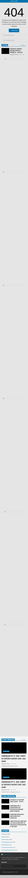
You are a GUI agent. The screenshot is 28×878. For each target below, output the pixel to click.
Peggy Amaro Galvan (14, 54)
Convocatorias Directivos (8, 850)
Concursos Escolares (7, 847)
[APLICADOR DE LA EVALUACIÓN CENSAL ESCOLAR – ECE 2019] (5, 801)
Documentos (4, 844)
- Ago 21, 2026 (21, 54)
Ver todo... (24, 739)
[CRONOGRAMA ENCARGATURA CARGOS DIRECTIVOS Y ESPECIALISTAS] (5, 816)
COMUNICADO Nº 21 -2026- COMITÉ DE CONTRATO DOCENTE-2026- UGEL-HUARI (13, 784)
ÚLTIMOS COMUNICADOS (8, 740)
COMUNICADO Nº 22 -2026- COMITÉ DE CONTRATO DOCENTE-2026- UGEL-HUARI (13, 759)
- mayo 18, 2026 (13, 789)
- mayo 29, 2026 (13, 763)
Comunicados (6, 751)
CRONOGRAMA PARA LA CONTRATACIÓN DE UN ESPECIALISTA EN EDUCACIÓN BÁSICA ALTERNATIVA (16, 808)
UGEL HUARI (14, 1)
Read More (15, 766)
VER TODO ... (23, 45)
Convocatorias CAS (6, 842)
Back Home (14, 30)
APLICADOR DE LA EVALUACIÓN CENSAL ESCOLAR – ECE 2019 (17, 800)
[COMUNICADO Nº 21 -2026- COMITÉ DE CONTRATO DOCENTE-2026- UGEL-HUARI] (14, 773)
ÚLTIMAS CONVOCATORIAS (8, 796)
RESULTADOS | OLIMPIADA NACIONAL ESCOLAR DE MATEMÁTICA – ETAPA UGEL (16, 50)
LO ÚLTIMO (4, 45)
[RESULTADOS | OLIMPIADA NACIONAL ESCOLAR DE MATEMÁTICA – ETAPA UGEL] (5, 51)
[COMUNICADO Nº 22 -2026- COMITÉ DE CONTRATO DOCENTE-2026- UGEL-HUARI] (14, 748)
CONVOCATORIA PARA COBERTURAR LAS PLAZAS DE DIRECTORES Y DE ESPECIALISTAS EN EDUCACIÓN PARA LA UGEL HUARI (18, 823)
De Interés (4, 834)
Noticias (3, 836)
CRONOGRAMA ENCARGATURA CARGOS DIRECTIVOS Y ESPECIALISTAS (17, 816)
